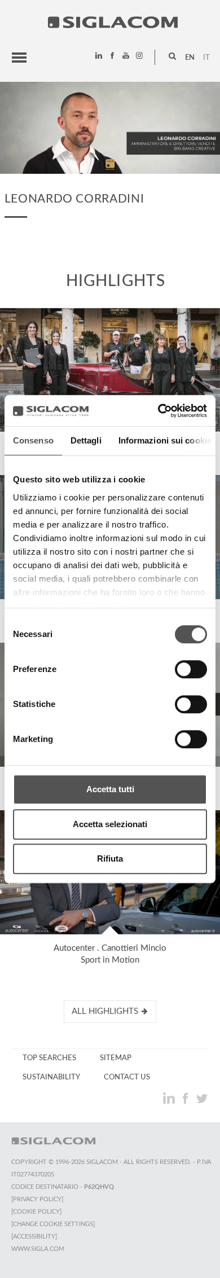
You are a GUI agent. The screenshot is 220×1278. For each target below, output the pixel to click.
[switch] (191, 669)
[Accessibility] (34, 1236)
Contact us (127, 1077)
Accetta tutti (110, 789)
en (190, 58)
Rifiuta (110, 858)
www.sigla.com (37, 1249)
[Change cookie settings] (53, 1224)
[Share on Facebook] (186, 1098)
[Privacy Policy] (37, 1199)
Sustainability (51, 1077)
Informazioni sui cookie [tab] (165, 440)
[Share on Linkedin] (170, 1098)
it (206, 58)
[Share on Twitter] (202, 1098)
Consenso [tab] (33, 440)
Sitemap (115, 1058)
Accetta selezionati (110, 824)
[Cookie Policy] (36, 1212)
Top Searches (49, 1058)
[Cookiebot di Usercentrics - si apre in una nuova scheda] (158, 410)
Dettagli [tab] (86, 440)
